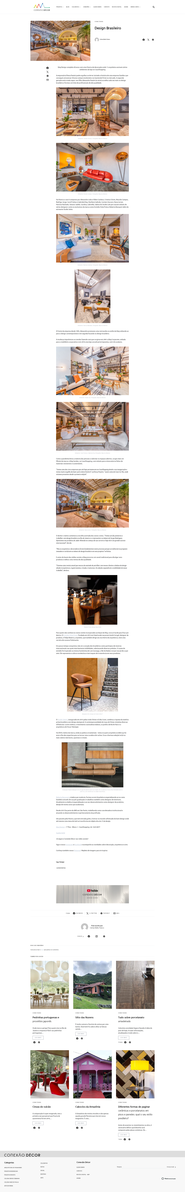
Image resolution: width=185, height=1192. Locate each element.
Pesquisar (170, 1167)
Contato (79, 1171)
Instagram (69, 844)
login (42, 950)
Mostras (43, 1174)
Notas (42, 1167)
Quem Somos (80, 1167)
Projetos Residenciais (11, 1171)
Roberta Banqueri (62, 797)
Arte (41, 1178)
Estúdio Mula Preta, (70, 635)
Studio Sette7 (63, 719)
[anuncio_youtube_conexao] (92, 894)
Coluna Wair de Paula (11, 1182)
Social (42, 1171)
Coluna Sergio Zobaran (11, 1179)
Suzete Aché (60, 833)
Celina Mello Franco (105, 39)
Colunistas (44, 1163)
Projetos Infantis (9, 1175)
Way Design (60, 827)
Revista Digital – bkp (83, 1175)
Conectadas (99, 22)
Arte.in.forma (8, 1186)
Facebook (77, 844)
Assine (79, 1178)
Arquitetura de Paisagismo (13, 1168)
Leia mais (38, 1038)
